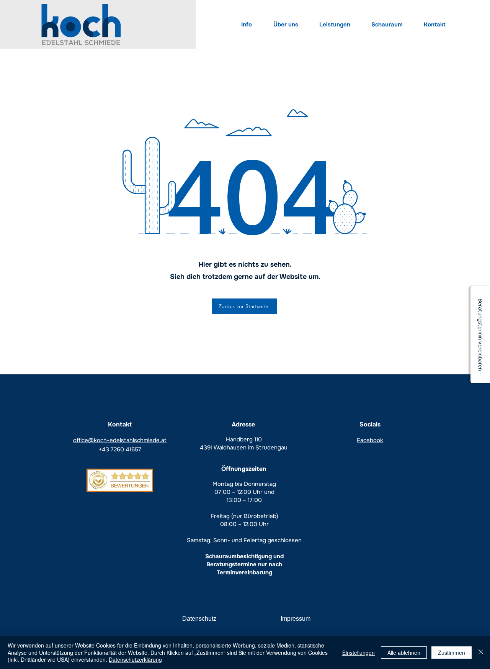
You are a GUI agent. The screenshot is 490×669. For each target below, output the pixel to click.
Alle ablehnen (403, 652)
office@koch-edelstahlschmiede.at (120, 440)
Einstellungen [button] (358, 652)
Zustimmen (451, 652)
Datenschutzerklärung (135, 659)
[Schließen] (480, 652)
